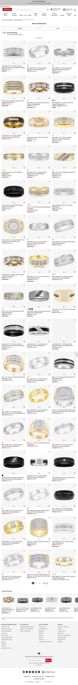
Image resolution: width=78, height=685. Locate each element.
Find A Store (42, 626)
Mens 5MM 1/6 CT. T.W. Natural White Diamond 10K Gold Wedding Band (37, 68)
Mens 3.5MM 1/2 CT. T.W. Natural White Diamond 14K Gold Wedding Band (12, 542)
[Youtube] (36, 672)
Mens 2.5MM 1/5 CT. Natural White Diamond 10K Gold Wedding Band (63, 242)
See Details (38, 665)
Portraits (41, 635)
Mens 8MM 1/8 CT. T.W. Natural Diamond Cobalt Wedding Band (63, 542)
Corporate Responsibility (64, 635)
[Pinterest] (33, 672)
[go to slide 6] (42, 4)
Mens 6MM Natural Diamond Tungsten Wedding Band (62, 205)
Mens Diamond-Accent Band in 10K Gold (37, 137)
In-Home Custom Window (45, 641)
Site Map (60, 641)
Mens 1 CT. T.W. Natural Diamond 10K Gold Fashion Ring (38, 443)
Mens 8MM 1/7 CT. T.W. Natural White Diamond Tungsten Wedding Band (11, 136)
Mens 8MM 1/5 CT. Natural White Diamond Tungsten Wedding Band (38, 103)
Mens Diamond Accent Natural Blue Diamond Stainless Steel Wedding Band (39, 311)
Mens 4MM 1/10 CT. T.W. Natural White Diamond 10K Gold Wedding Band (37, 379)
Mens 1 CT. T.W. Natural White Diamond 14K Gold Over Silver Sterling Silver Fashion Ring (38, 575)
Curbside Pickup (43, 629)
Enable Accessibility (5, 6)
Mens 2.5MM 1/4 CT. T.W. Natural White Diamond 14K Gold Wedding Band (12, 511)
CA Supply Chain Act (49, 676)
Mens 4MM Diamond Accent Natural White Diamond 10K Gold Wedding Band (38, 511)
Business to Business (63, 626)
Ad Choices (37, 681)
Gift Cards (4, 643)
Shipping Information (7, 637)
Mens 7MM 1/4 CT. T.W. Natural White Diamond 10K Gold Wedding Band (62, 68)
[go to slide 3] (38, 4)
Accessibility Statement (39, 678)
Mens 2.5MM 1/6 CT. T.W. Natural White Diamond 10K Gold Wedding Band (12, 445)
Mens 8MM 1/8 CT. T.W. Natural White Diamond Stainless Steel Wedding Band (62, 344)
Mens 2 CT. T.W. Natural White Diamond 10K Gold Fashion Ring (38, 542)
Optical (41, 637)
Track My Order (5, 626)
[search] (48, 9)
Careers (60, 629)
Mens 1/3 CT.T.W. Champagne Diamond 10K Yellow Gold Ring (63, 172)
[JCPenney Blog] (39, 672)
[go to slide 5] (41, 4)
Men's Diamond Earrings (41, 617)
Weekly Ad (41, 631)
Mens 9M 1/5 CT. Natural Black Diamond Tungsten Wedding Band (12, 205)
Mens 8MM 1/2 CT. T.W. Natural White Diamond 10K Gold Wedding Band (37, 172)
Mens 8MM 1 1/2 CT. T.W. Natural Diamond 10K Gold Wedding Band (38, 277)
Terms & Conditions (29, 681)
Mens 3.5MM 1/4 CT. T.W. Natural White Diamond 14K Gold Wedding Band (62, 445)
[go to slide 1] (35, 4)
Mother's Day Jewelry (13, 617)
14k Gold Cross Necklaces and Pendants (27, 617)
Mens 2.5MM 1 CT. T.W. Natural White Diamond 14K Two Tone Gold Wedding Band (13, 412)
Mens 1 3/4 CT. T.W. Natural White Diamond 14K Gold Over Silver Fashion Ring (13, 240)
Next (44, 583)
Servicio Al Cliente (6, 648)
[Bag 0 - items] (74, 9)
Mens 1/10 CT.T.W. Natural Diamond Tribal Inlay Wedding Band (13, 311)
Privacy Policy (27, 676)
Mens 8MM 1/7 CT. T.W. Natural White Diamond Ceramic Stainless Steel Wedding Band (13, 344)
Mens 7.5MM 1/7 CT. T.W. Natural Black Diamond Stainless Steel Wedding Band (62, 509)
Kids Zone (41, 639)
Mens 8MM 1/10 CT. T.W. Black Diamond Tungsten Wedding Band (62, 103)
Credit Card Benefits (25, 631)
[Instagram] (26, 672)
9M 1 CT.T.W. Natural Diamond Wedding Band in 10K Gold (39, 207)
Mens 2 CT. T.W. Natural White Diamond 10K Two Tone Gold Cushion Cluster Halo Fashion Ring (64, 410)
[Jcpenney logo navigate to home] (7, 9)
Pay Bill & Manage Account (27, 626)
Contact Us (4, 633)
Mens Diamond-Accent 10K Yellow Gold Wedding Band (12, 172)
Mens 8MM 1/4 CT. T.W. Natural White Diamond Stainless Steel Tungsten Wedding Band (13, 66)
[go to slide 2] (37, 4)
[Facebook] (30, 672)
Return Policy (5, 635)
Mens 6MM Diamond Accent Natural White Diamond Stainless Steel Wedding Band (13, 478)
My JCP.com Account (7, 629)
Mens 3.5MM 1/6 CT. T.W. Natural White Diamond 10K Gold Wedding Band (37, 410)
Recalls (3, 641)
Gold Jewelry (69, 617)
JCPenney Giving (62, 637)
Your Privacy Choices (36, 676)
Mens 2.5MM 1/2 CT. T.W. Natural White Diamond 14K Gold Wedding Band (62, 277)
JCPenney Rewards (6, 631)
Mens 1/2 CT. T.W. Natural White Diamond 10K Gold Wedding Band (13, 101)
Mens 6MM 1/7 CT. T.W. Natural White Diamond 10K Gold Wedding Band (37, 242)
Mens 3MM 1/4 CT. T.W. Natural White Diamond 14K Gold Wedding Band (11, 577)
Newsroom (60, 633)
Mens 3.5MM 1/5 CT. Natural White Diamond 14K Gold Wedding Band (63, 577)
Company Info (61, 631)
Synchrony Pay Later (7, 639)
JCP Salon (41, 633)
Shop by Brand (61, 639)
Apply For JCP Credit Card (26, 629)
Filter (20, 28)
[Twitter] (23, 672)
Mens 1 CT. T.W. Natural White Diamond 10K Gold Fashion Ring (13, 377)
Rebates (4, 646)
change (20, 34)
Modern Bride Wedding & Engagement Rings (56, 617)
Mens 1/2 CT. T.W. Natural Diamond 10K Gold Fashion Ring (64, 310)
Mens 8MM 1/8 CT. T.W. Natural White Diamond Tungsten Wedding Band (62, 138)
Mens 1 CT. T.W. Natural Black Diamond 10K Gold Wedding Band (63, 377)
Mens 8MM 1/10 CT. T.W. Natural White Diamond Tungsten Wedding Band (37, 344)
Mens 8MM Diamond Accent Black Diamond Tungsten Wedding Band (63, 478)
